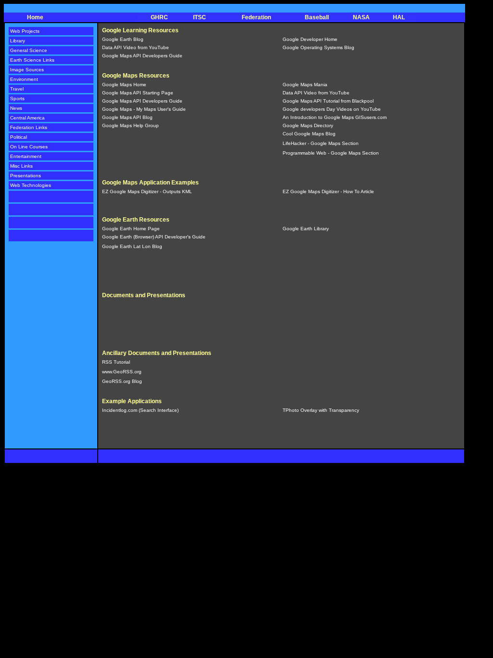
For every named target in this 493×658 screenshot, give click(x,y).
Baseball (317, 17)
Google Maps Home (124, 84)
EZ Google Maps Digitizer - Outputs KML (147, 191)
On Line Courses (29, 146)
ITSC (199, 17)
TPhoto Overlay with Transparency (321, 410)
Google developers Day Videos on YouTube (332, 109)
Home (35, 17)
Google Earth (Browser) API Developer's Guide (154, 236)
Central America (27, 117)
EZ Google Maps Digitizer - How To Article (328, 191)
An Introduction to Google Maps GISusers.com (335, 117)
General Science (28, 50)
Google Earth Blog (122, 39)
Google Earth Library (306, 228)
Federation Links (28, 127)
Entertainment (25, 156)
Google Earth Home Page (131, 228)
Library (17, 40)
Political (18, 137)
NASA (361, 17)
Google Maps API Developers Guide (142, 55)
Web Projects (24, 31)
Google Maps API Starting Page (137, 92)
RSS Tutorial (116, 362)
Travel (17, 89)
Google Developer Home (310, 39)
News (16, 108)
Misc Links (21, 166)
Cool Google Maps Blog (309, 133)
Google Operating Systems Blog (318, 47)
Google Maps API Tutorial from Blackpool (328, 101)
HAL (399, 17)
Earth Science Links (32, 60)
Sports (17, 98)
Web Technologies (30, 185)
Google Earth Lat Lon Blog (132, 246)
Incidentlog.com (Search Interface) (140, 410)
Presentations (25, 175)
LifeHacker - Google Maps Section (321, 143)
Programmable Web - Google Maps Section (331, 153)
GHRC (159, 17)
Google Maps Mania (305, 84)
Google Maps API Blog (127, 117)
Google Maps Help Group (130, 125)
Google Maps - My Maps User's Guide (144, 109)
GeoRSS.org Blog (122, 381)
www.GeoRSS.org (122, 371)
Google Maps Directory (308, 125)
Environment (24, 79)
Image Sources (27, 69)
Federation (256, 17)
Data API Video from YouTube (135, 47)
